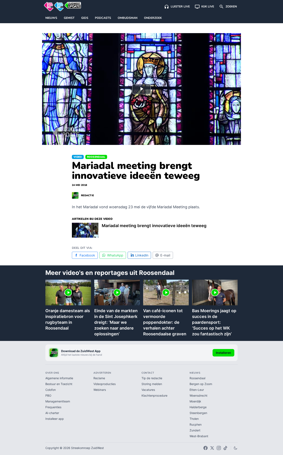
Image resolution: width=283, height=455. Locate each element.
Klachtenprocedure (154, 395)
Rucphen (196, 424)
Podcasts (103, 18)
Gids (84, 18)
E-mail (165, 255)
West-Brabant (199, 436)
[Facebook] (205, 448)
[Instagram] (219, 448)
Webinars (99, 389)
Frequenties (53, 407)
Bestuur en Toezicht (58, 384)
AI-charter (52, 413)
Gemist (69, 18)
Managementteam (57, 401)
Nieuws (51, 18)
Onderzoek (153, 18)
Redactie (87, 195)
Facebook (87, 255)
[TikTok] (225, 448)
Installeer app (54, 418)
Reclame (99, 378)
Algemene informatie (59, 378)
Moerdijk (195, 401)
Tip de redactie (152, 378)
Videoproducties (104, 384)
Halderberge (198, 407)
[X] (212, 448)
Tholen (194, 418)
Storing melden (152, 384)
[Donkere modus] (235, 448)
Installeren (223, 352)
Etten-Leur (197, 389)
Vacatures (148, 389)
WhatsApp (115, 255)
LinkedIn (141, 255)
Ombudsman (127, 18)
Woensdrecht (198, 395)
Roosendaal (96, 157)
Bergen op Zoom (201, 384)
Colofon (50, 389)
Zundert (195, 430)
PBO (48, 395)
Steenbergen (198, 413)
